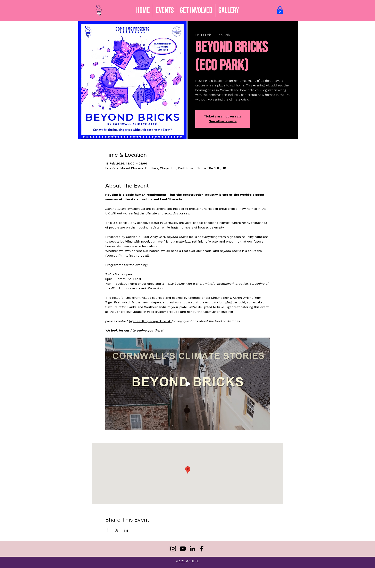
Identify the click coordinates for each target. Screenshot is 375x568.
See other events (223, 121)
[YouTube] (183, 548)
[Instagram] (173, 548)
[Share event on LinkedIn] (126, 530)
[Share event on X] (117, 530)
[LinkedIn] (192, 548)
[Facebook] (202, 548)
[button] (196, 10)
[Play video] (187, 384)
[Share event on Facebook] (107, 530)
